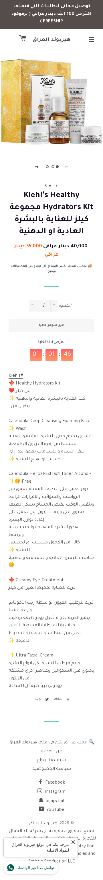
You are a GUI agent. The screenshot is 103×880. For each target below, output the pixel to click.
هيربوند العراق (52, 40)
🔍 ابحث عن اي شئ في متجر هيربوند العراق (51, 742)
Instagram (54, 792)
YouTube (54, 810)
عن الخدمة (51, 751)
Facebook (54, 782)
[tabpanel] (51, 102)
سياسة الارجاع (51, 760)
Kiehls (51, 186)
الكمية (65, 306)
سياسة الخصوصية (51, 769)
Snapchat (55, 801)
